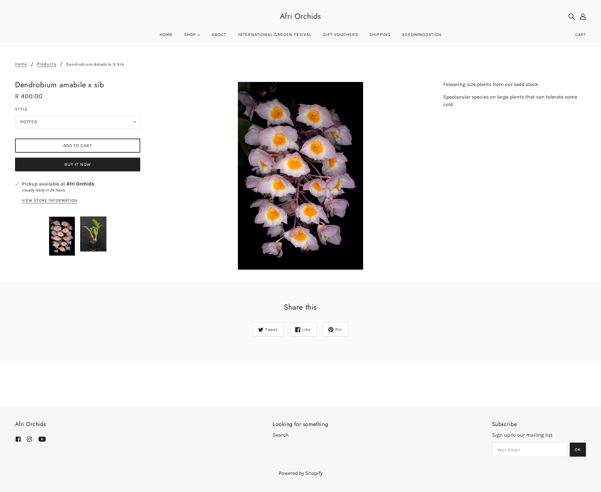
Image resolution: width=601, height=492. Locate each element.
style (21, 109)
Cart (580, 34)
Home (21, 64)
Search (281, 435)
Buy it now (77, 164)
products (46, 64)
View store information (49, 200)
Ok (578, 449)
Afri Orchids (300, 16)
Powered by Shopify (300, 473)
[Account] (582, 16)
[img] (571, 16)
